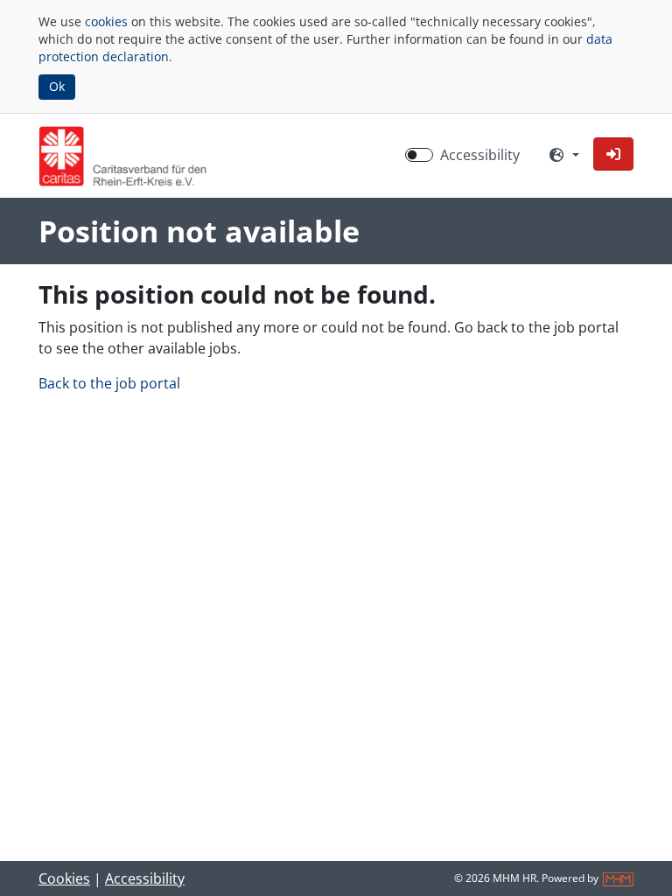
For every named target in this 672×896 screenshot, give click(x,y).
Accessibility (480, 154)
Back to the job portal (109, 383)
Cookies (64, 878)
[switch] (419, 155)
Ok (57, 86)
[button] (613, 154)
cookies (106, 21)
